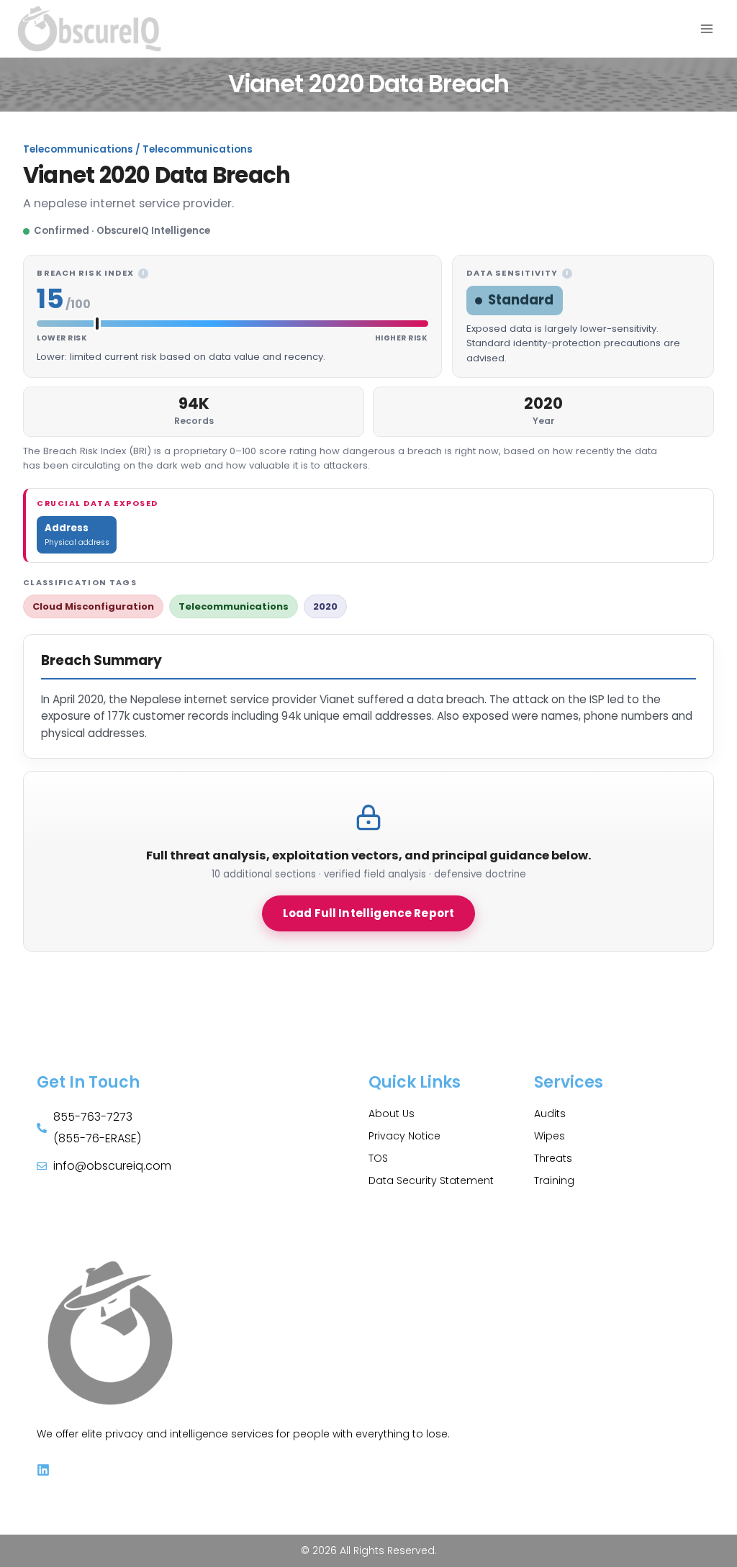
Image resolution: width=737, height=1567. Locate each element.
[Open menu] (706, 28)
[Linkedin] (43, 1469)
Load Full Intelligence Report (368, 913)
